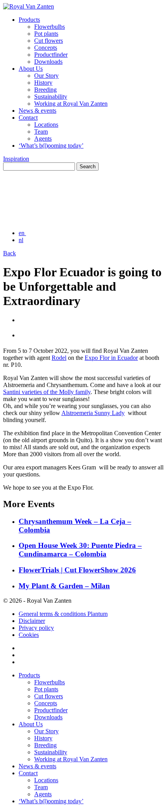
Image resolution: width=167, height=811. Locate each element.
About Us (31, 68)
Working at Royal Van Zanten (71, 103)
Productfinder (51, 54)
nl (21, 240)
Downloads (48, 61)
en (22, 233)
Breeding (45, 89)
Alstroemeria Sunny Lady (93, 413)
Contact (28, 117)
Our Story (46, 75)
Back (9, 253)
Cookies (29, 634)
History (43, 82)
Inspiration (16, 158)
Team (41, 131)
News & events (37, 110)
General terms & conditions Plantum (63, 613)
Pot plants (46, 33)
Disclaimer (32, 620)
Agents (43, 138)
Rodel (59, 357)
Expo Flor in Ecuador (111, 357)
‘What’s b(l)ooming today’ (51, 145)
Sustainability (50, 96)
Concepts (45, 47)
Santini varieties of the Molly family (46, 392)
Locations (46, 124)
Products (29, 19)
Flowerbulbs (49, 26)
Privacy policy (36, 627)
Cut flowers (48, 40)
